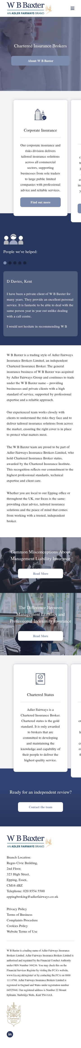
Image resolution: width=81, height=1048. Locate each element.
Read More (40, 573)
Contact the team (40, 807)
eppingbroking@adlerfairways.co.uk (32, 896)
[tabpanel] (40, 303)
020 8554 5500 (34, 891)
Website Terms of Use (22, 931)
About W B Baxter (40, 60)
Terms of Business (19, 914)
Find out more (40, 202)
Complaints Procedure (22, 920)
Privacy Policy (17, 909)
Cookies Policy (17, 925)
